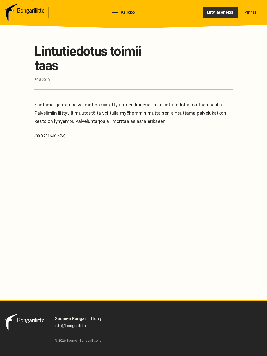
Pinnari (250, 12)
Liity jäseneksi (220, 12)
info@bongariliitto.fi (72, 325)
